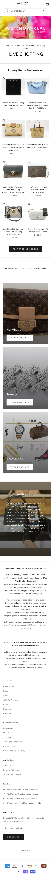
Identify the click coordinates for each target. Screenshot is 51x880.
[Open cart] (47, 4)
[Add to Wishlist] (4, 77)
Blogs (5, 690)
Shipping (7, 737)
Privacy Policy (9, 746)
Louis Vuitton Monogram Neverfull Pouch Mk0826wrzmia (37, 189)
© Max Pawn (25, 851)
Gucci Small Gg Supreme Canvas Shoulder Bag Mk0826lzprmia (13, 231)
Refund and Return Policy (14, 750)
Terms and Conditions (12, 741)
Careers (6, 704)
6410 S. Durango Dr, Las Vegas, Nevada (20, 798)
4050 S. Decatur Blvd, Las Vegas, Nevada (20, 794)
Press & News (9, 686)
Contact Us (8, 728)
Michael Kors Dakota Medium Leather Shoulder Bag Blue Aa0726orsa (37, 105)
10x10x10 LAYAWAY (12, 774)
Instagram (7, 708)
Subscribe (13, 837)
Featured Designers (25, 249)
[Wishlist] (43, 4)
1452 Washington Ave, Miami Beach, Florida (22, 803)
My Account (8, 732)
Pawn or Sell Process (12, 770)
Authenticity (8, 765)
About (6, 695)
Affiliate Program (10, 699)
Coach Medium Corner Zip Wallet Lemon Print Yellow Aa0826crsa (13, 147)
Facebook (7, 713)
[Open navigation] (3, 4)
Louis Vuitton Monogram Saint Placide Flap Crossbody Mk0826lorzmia (13, 189)
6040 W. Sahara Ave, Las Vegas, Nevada (20, 789)
